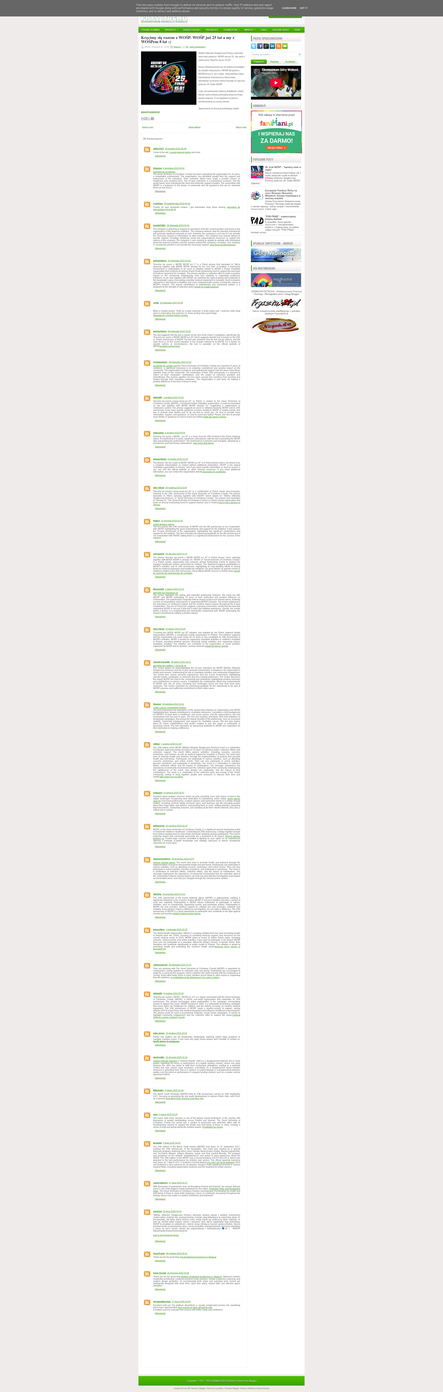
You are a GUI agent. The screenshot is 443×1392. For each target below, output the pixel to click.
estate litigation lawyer (163, 524)
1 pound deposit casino (180, 152)
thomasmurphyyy (162, 859)
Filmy (297, 30)
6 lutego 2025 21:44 (174, 1090)
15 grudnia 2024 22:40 (176, 1033)
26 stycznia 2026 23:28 (178, 1273)
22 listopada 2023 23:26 (179, 261)
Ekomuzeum (231, 29)
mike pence (159, 1033)
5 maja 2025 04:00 (171, 1143)
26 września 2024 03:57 (183, 859)
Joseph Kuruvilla (161, 662)
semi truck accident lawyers (223, 245)
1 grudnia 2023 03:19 (173, 397)
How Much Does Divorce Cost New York (185, 1098)
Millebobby (158, 1090)
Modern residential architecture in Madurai (201, 1276)
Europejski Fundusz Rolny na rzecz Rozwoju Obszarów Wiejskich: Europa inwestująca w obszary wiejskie (282, 194)
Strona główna (194, 127)
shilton (156, 744)
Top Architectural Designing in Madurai (198, 1257)
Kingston (157, 168)
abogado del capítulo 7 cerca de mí (169, 665)
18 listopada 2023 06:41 (178, 225)
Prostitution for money (212, 1127)
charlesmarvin (160, 965)
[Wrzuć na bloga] (146, 118)
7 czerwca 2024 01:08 (171, 744)
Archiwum (290, 62)
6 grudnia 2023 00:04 (175, 433)
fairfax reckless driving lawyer (187, 913)
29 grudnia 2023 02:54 (176, 488)
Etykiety (274, 62)
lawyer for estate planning (207, 287)
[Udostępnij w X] (149, 118)
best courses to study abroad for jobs (195, 1307)
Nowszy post (147, 127)
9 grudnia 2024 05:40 (173, 993)
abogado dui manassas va (165, 593)
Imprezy (177, 47)
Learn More (289, 8)
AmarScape (159, 1253)
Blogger (295, 294)
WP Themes (192, 1388)
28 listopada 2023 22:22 (180, 362)
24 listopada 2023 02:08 (171, 303)
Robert (156, 521)
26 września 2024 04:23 (173, 894)
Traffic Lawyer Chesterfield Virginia (169, 708)
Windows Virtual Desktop (258, 1388)
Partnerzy (212, 30)
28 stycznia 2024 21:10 (176, 554)
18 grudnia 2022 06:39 (175, 149)
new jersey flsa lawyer (203, 443)
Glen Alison (158, 488)
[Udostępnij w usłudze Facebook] (152, 118)
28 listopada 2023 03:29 (179, 331)
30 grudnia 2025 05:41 (176, 1253)
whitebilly (157, 397)
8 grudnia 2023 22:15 (178, 459)
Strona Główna (150, 30)
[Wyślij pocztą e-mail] (142, 118)
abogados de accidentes (214, 472)
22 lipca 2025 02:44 (172, 1211)
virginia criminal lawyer (164, 862)
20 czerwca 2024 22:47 (177, 826)
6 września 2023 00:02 (173, 168)
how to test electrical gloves (166, 1235)
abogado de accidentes (164, 172)
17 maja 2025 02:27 (178, 1183)
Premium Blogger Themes (236, 1388)
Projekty (171, 29)
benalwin (157, 1143)
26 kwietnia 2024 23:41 (173, 704)
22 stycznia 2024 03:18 (172, 521)
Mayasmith (158, 589)
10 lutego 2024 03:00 (175, 629)
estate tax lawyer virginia (214, 417)
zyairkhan (158, 203)
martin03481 (159, 225)
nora (155, 1114)
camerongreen (160, 1183)
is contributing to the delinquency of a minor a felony (195, 977)
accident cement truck (170, 346)
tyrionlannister (160, 362)
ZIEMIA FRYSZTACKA (222, 1381)
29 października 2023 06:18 (177, 203)
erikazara (157, 793)
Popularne (259, 62)
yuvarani (157, 1211)
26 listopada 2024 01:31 (180, 965)
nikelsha (157, 894)
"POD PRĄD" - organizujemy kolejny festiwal (280, 217)
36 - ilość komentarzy (196, 47)
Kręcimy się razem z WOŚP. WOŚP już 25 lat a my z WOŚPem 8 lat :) (187, 39)
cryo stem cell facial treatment (220, 1162)
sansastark (158, 554)
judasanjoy (158, 433)
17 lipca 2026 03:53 (181, 1301)
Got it (304, 8)
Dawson (157, 704)
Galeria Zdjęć (280, 30)
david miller (159, 1057)
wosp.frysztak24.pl (150, 112)
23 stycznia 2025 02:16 (176, 1057)
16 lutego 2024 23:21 (181, 662)
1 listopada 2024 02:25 (176, 929)
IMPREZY (250, 29)
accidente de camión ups (165, 366)
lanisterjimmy (160, 261)
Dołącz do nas (192, 30)
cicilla (156, 303)
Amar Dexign (159, 1273)
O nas (264, 30)
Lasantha (219, 1388)
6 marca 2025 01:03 (168, 1114)
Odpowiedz (160, 156)
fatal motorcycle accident (171, 777)
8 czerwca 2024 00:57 (174, 793)
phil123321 (158, 149)
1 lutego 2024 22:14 (174, 589)
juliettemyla (159, 826)
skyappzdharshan (162, 1301)
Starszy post (241, 127)
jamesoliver (159, 929)
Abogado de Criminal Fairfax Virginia (170, 315)
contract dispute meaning (165, 1061)
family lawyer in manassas (166, 1041)
